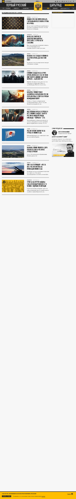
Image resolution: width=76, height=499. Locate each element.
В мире (28, 128)
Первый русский (16, 5)
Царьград (56, 5)
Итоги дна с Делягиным (57, 12)
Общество (29, 34)
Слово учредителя (57, 128)
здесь (43, 496)
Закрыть (69, 493)
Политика (28, 17)
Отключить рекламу (69, 4)
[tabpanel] (63, 150)
